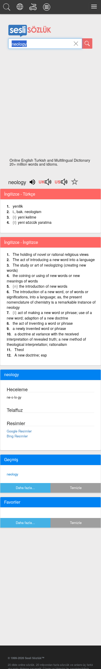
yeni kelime (27, 217)
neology (12, 474)
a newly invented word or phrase (39, 328)
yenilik (18, 206)
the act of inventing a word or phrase (43, 323)
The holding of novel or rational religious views (51, 254)
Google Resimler (19, 431)
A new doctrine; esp (31, 355)
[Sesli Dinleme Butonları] (45, 183)
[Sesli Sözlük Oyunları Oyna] (34, 8)
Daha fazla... (25, 487)
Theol (19, 349)
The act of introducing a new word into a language (54, 259)
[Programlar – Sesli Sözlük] (47, 8)
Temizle (76, 487)
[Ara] (87, 43)
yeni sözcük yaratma (35, 222)
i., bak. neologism (27, 211)
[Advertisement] (50, 105)
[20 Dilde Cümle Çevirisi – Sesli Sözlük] (20, 8)
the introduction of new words (43, 286)
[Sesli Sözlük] (7, 8)
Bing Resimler (17, 435)
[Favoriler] (73, 184)
